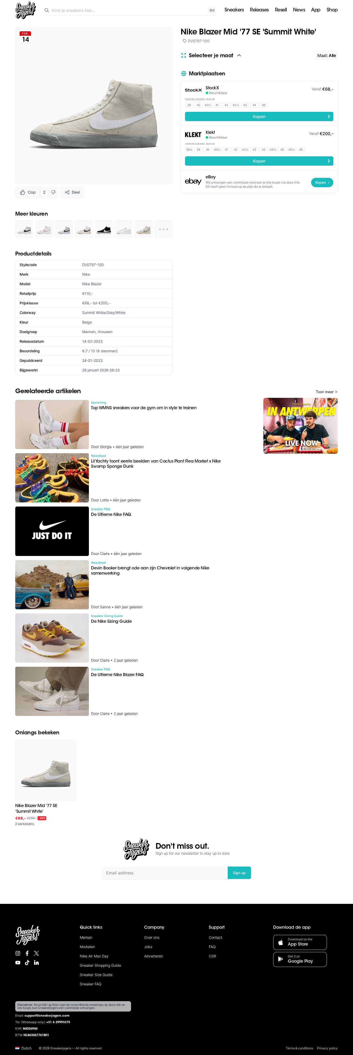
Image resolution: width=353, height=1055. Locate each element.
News (299, 10)
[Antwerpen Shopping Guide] (300, 426)
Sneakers (234, 10)
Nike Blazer (92, 284)
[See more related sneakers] (163, 229)
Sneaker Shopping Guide (100, 965)
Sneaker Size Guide (96, 974)
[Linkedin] (36, 962)
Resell (281, 10)
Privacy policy (327, 1048)
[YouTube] (17, 962)
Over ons (151, 937)
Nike (86, 274)
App (315, 10)
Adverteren (153, 956)
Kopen (292, 116)
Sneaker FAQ (91, 984)
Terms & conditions (299, 1048)
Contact (215, 937)
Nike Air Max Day (94, 956)
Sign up (239, 872)
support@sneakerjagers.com (47, 1015)
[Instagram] (17, 953)
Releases (259, 10)
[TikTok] (27, 962)
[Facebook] (27, 953)
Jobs (148, 946)
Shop (332, 10)
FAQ (212, 946)
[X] (36, 953)
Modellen (87, 946)
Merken (86, 937)
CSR (212, 956)
